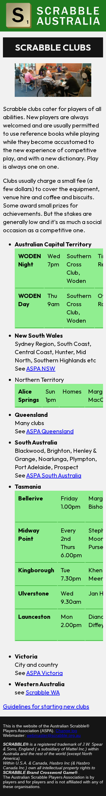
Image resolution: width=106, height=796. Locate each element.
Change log (66, 730)
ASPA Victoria (44, 672)
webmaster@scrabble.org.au (54, 735)
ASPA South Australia (53, 475)
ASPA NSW (40, 368)
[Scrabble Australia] (53, 15)
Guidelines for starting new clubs (46, 706)
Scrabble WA (43, 692)
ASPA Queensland (50, 431)
